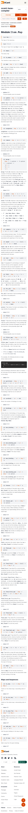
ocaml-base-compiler (7, 9)
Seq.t (5, 685)
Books (15, 786)
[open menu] (25, 3)
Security (9, 807)
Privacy (11, 811)
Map (8, 26)
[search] (23, 800)
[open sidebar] (23, 804)
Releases (3, 773)
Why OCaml (4, 783)
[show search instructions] (24, 19)
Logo (15, 799)
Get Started (17, 773)
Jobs (2, 803)
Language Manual (18, 780)
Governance (4, 811)
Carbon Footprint (17, 807)
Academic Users (5, 780)
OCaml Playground (18, 796)
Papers (15, 793)
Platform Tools (18, 776)
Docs (21, 15)
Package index (5, 22)
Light (6, 762)
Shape (3, 26)
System (23, 762)
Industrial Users (5, 776)
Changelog (3, 770)
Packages (3, 790)
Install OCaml (17, 770)
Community (4, 793)
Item (6, 26)
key (11, 64)
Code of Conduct (19, 811)
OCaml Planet (4, 799)
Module (13, 26)
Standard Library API (19, 783)
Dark (15, 762)
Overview (8, 15)
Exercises (16, 789)
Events (3, 796)
